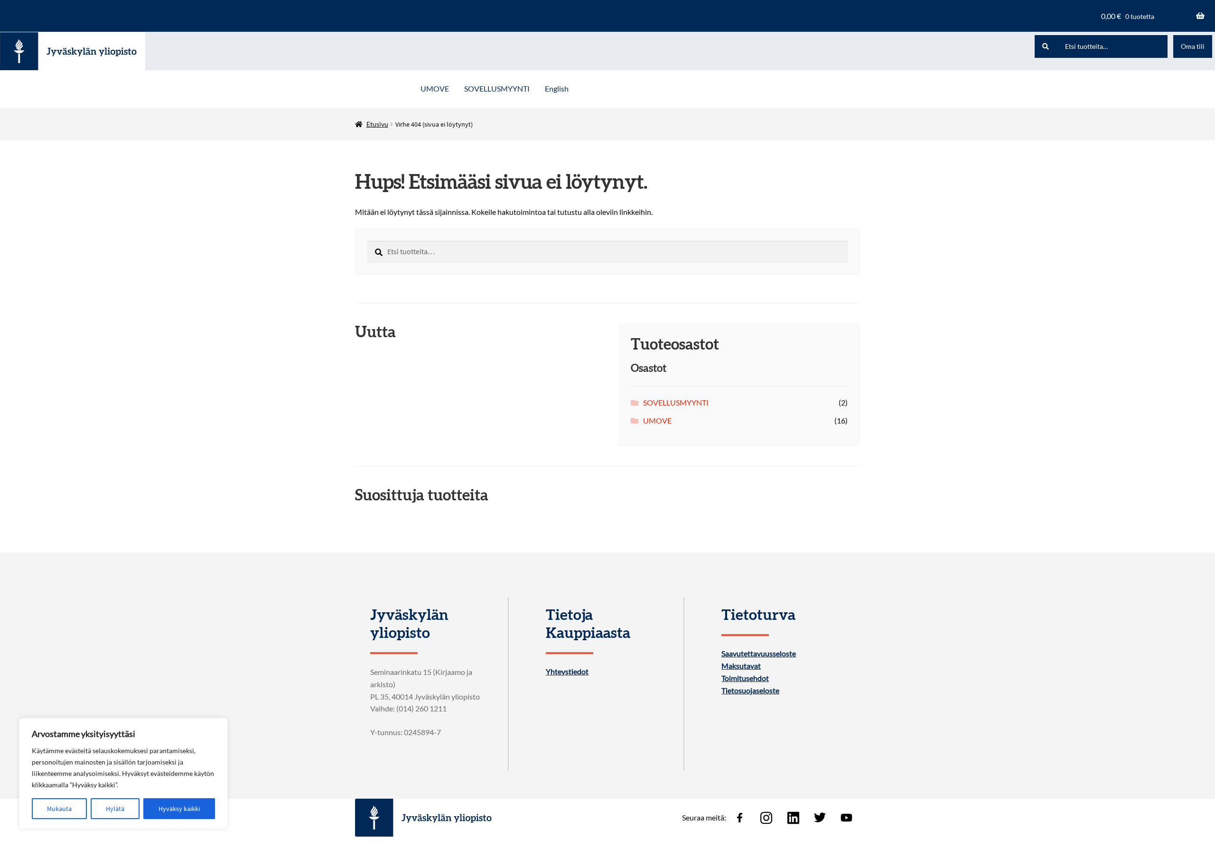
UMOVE (435, 88)
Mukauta (59, 808)
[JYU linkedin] (793, 818)
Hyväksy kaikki (179, 808)
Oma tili (1193, 46)
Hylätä (115, 808)
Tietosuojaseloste (750, 690)
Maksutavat (741, 666)
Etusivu (377, 124)
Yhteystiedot (567, 671)
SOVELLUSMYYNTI (497, 88)
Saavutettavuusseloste (758, 653)
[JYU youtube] (847, 818)
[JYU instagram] (766, 818)
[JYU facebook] (739, 818)
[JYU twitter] (820, 818)
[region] (123, 773)
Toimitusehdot (745, 678)
